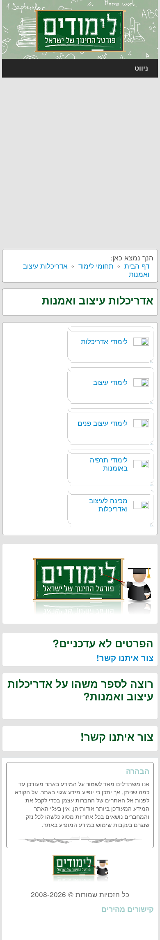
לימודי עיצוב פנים (103, 423)
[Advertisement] (80, 161)
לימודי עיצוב (110, 382)
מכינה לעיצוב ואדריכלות (108, 504)
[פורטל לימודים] (80, 30)
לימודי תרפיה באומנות (109, 463)
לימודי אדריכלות (104, 341)
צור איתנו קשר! (124, 657)
